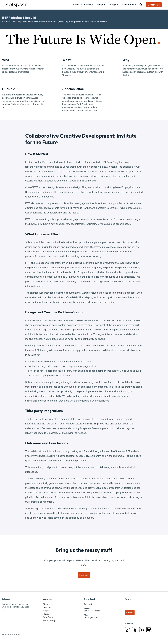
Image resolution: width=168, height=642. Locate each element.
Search (128, 599)
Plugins (114, 5)
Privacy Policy (49, 620)
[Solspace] (17, 5)
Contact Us (154, 4)
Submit (129, 612)
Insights (101, 5)
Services (88, 5)
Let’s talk (84, 575)
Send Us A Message (93, 611)
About (76, 5)
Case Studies (129, 5)
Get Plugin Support (92, 617)
